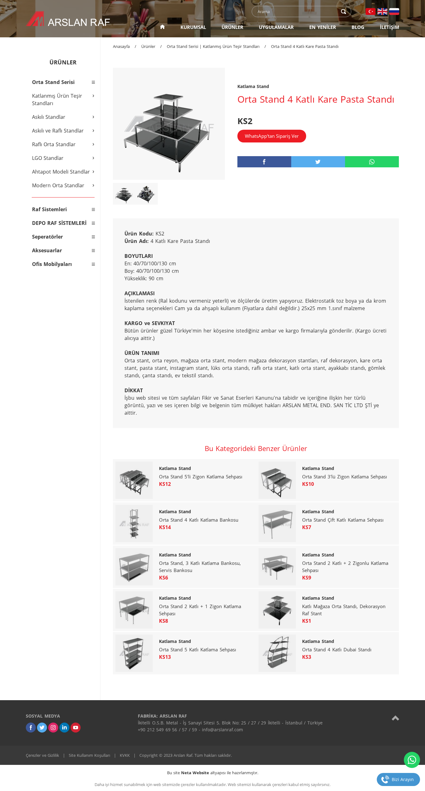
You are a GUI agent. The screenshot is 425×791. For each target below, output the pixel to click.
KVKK (125, 755)
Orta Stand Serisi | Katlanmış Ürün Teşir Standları (213, 46)
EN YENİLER (322, 27)
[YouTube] (76, 728)
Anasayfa (121, 46)
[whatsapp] (372, 161)
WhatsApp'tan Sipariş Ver (272, 136)
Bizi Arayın (403, 779)
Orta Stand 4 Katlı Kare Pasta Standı (305, 46)
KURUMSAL (193, 27)
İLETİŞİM (389, 27)
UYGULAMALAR (276, 27)
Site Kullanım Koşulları (89, 755)
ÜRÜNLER (232, 27)
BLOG (358, 27)
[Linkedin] (64, 728)
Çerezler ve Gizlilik (42, 755)
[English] (382, 11)
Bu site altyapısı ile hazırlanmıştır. (212, 772)
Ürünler (148, 46)
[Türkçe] (371, 11)
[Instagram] (53, 728)
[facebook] (264, 161)
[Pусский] (394, 11)
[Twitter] (42, 728)
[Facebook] (31, 728)
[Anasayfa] (162, 27)
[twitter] (318, 161)
